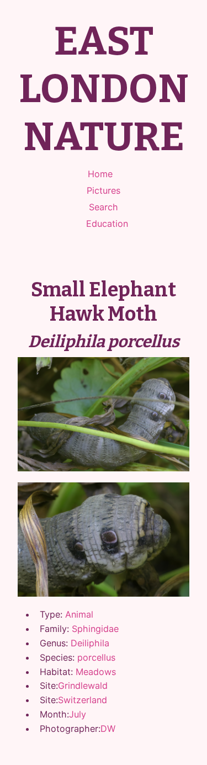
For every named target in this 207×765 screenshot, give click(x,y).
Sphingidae (95, 628)
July (77, 714)
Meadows (96, 671)
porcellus (96, 657)
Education (107, 223)
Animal (79, 614)
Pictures (103, 190)
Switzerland (82, 699)
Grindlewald (83, 685)
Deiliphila (90, 643)
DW (107, 728)
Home (100, 173)
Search (103, 206)
